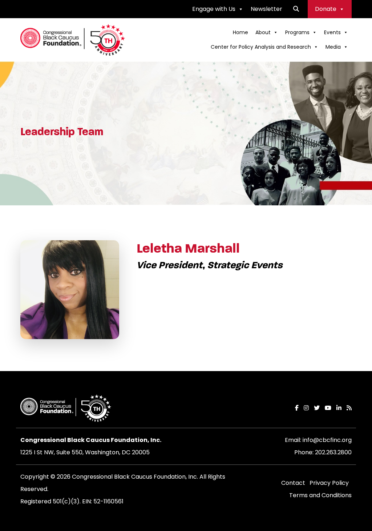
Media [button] (333, 47)
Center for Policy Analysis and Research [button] (261, 47)
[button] (296, 9)
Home (240, 32)
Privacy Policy (329, 483)
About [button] (263, 32)
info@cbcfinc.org (327, 440)
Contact (293, 483)
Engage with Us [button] (213, 9)
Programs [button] (297, 32)
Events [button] (332, 32)
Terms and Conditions (320, 495)
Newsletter (266, 9)
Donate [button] (325, 9)
